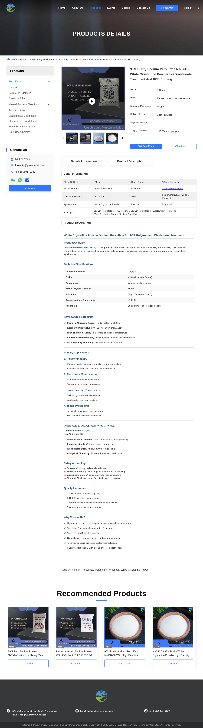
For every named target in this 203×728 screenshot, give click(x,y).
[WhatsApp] (20, 180)
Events (111, 7)
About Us (77, 7)
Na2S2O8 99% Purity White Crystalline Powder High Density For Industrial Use (171, 653)
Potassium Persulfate (107, 569)
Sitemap (26, 725)
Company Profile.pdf (172, 188)
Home (61, 7)
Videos (126, 7)
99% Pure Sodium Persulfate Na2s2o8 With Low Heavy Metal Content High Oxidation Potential (26, 653)
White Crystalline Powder (135, 569)
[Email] (27, 180)
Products (95, 7)
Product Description (130, 161)
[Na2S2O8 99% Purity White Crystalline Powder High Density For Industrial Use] (173, 627)
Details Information (84, 161)
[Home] (10, 8)
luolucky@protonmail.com (29, 165)
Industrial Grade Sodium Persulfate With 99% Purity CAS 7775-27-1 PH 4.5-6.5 (76, 653)
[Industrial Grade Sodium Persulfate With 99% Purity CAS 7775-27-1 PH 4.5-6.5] (76, 627)
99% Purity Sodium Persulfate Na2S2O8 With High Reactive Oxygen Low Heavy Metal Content (123, 653)
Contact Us (143, 7)
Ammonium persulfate (80, 569)
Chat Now (167, 7)
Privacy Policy (40, 725)
